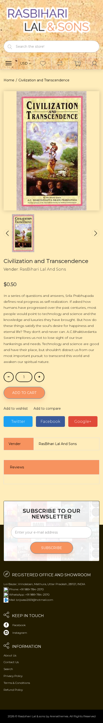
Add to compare (47, 408)
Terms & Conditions (17, 683)
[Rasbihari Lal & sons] (51, 20)
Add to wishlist (16, 408)
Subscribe (51, 548)
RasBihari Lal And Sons (43, 269)
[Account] (94, 63)
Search (8, 669)
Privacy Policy (13, 676)
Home (9, 80)
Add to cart (24, 393)
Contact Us (11, 662)
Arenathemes (59, 716)
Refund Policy (13, 690)
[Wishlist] (42, 63)
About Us (10, 655)
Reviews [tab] (17, 467)
